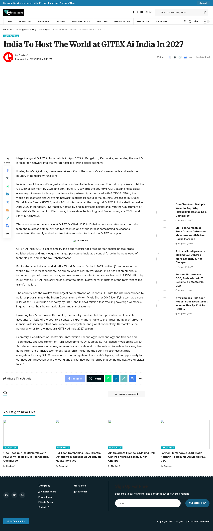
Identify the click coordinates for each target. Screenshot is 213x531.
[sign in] (185, 21)
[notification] (190, 21)
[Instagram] (146, 12)
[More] (190, 57)
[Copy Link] (180, 57)
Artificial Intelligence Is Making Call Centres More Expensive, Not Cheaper (131, 456)
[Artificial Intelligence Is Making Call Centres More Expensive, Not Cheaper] (164, 259)
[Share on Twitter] (175, 57)
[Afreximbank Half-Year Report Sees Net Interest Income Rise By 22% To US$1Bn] (164, 305)
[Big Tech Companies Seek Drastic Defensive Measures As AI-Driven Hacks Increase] (164, 235)
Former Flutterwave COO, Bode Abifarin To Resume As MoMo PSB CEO (183, 456)
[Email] (7, 210)
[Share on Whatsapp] (7, 186)
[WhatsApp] (150, 12)
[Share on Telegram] (7, 202)
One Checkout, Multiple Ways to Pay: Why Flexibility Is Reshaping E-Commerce (26, 456)
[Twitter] (137, 12)
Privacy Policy (47, 3)
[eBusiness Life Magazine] (13, 12)
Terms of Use (67, 3)
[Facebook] (133, 12)
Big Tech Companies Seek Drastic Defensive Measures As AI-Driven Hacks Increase (78, 456)
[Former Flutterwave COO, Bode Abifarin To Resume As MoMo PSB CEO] (164, 282)
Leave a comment (128, 394)
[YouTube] (142, 12)
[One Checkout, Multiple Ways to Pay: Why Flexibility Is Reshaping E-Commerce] (164, 212)
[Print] (185, 57)
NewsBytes (11, 36)
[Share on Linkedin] (7, 194)
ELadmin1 (23, 55)
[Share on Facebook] (169, 57)
